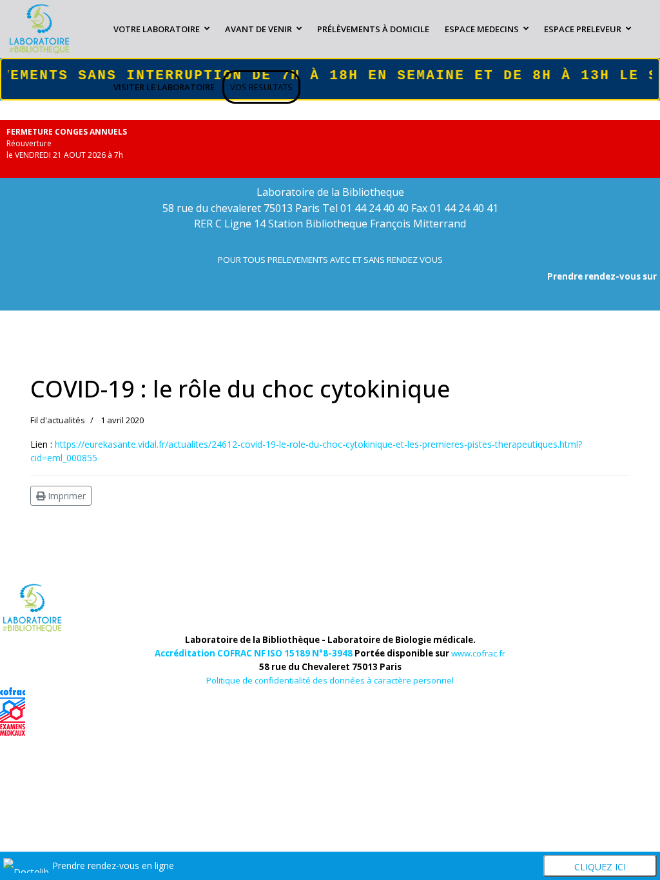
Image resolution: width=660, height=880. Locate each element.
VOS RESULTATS (261, 87)
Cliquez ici (600, 867)
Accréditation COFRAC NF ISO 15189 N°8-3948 (254, 653)
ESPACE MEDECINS (482, 29)
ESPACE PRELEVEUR (582, 29)
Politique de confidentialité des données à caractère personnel (330, 680)
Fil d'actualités (57, 420)
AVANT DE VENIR (258, 29)
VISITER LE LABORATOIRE (164, 87)
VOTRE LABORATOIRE (156, 29)
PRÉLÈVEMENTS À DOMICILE (373, 29)
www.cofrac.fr (478, 653)
